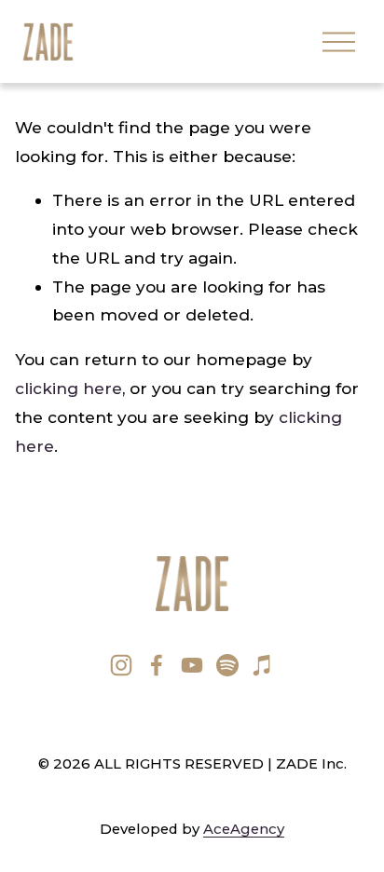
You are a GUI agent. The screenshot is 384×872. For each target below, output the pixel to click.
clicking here (68, 388)
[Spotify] (227, 665)
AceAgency (243, 829)
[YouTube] (192, 665)
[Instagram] (121, 665)
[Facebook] (156, 665)
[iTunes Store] (263, 665)
